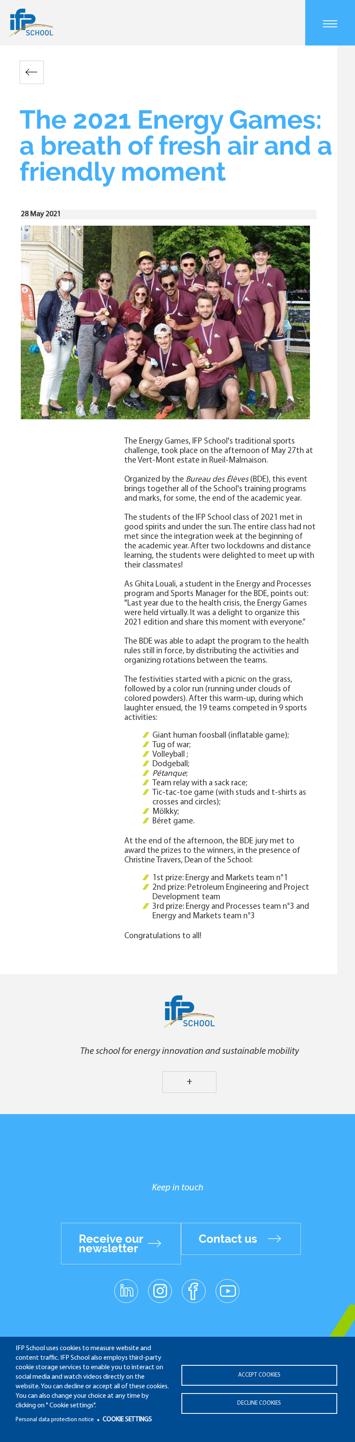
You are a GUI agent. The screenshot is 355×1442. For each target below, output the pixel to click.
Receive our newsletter (111, 1243)
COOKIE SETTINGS (127, 1419)
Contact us (228, 1238)
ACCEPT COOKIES (259, 1375)
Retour (31, 72)
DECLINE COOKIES (259, 1403)
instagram (160, 1290)
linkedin (126, 1285)
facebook (194, 1290)
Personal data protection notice (55, 1420)
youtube (227, 1290)
